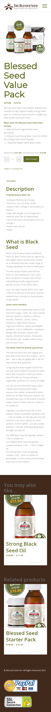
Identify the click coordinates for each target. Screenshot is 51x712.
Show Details (35, 562)
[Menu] (43, 6)
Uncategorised (17, 169)
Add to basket (31, 159)
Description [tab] (11, 181)
